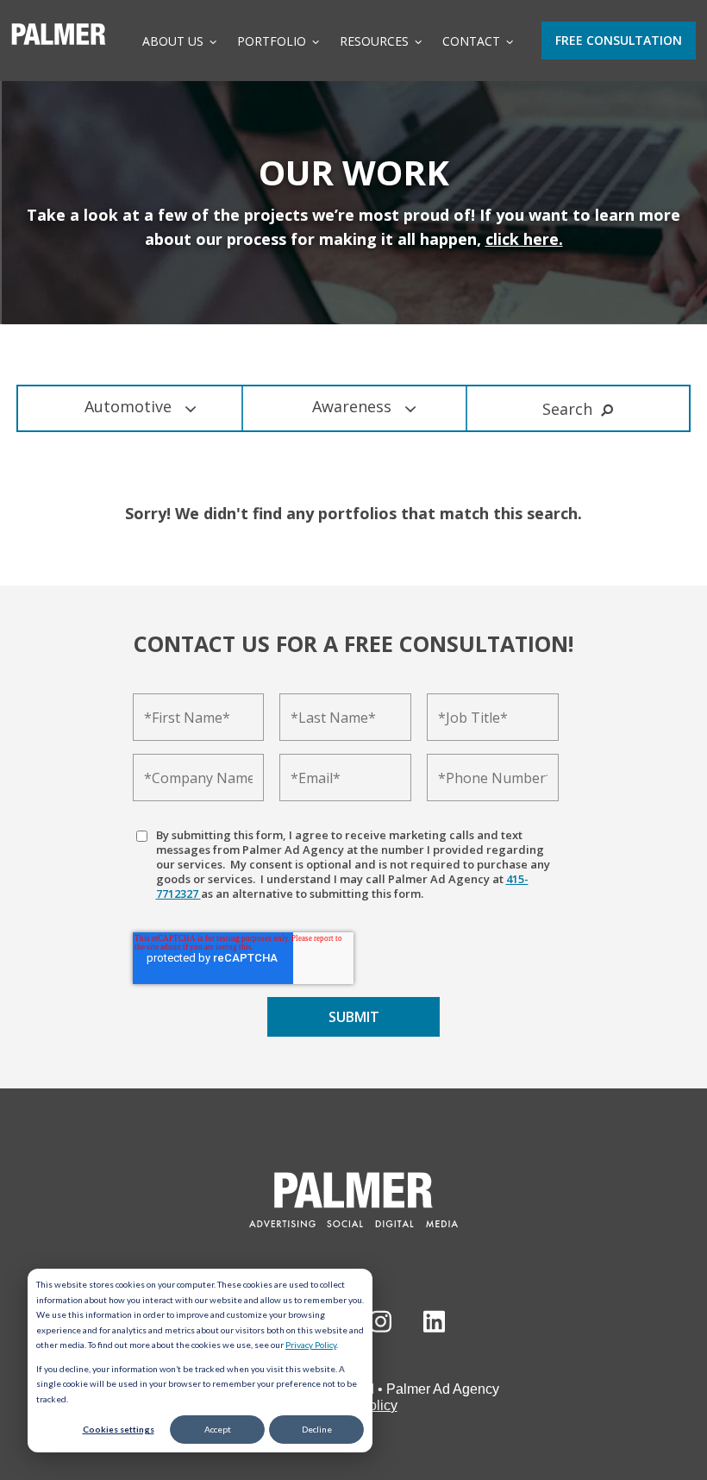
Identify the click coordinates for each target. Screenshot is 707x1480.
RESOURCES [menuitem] (374, 41)
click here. (524, 239)
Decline (317, 1429)
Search (567, 408)
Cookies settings (118, 1429)
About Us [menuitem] (172, 41)
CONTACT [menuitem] (471, 41)
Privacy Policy (310, 1344)
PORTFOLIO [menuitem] (271, 41)
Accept (217, 1429)
